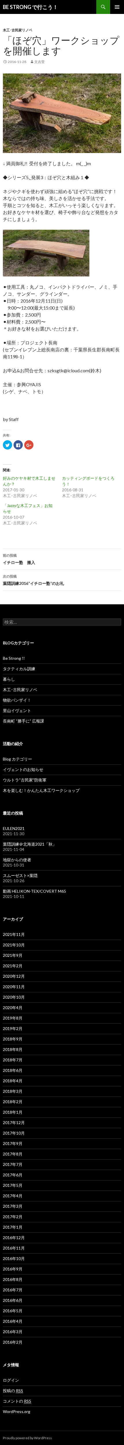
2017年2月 (12, 1216)
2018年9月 (12, 1038)
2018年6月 (12, 1070)
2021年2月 (12, 965)
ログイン (11, 1380)
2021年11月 (14, 934)
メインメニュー (117, 7)
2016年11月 (14, 1247)
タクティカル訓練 (19, 668)
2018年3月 (12, 1091)
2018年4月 (12, 1080)
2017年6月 (12, 1174)
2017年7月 (12, 1164)
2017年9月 (12, 1143)
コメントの (17, 1401)
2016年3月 (12, 1331)
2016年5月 (12, 1310)
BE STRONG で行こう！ (30, 7)
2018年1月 (12, 1112)
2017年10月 (14, 1133)
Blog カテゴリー (17, 758)
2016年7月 (12, 1289)
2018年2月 (12, 1101)
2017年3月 (12, 1206)
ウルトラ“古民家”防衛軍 (24, 779)
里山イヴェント (17, 710)
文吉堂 (39, 62)
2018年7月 (12, 1059)
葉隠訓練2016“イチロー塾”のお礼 (33, 580)
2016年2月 (12, 1342)
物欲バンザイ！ (17, 700)
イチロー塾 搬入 (19, 559)
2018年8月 (12, 1049)
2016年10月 (14, 1258)
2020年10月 (14, 997)
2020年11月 (14, 986)
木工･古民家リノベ (17, 30)
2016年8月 (12, 1279)
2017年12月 (14, 1122)
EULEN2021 (14, 828)
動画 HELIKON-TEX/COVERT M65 (34, 891)
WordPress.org (16, 1411)
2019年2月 (12, 1028)
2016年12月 (14, 1237)
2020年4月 (12, 1007)
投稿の (13, 1390)
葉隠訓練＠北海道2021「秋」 (30, 844)
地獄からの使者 (17, 859)
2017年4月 (12, 1195)
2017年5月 (12, 1185)
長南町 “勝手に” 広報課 (23, 720)
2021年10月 (14, 944)
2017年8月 (12, 1153)
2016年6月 (12, 1300)
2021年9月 (12, 955)
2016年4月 (12, 1321)
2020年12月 (14, 976)
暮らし (9, 679)
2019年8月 (12, 1018)
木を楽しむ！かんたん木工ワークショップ (41, 790)
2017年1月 (12, 1227)
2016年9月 (12, 1268)
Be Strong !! (14, 658)
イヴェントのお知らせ (23, 769)
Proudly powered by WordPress (27, 1438)
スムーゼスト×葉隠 (20, 875)
